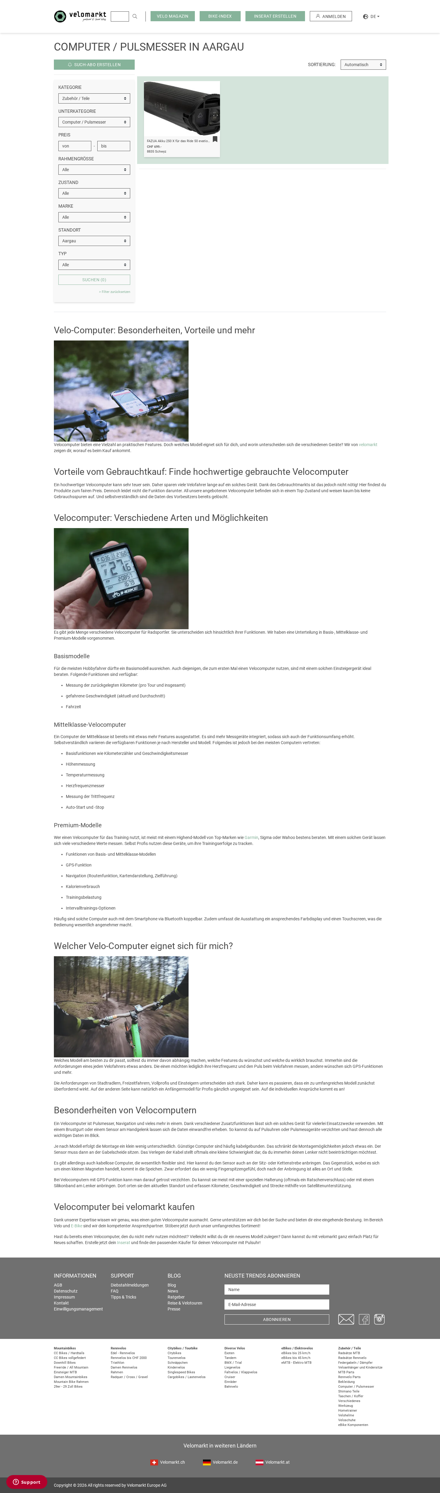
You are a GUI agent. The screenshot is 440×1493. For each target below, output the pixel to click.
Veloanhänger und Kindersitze (360, 1367)
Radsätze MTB (349, 1353)
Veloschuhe (347, 1420)
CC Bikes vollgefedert (70, 1358)
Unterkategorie (77, 111)
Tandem (230, 1358)
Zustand (68, 182)
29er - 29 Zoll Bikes (68, 1387)
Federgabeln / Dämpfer (355, 1363)
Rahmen (117, 1372)
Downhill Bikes (65, 1363)
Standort (69, 230)
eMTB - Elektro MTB (296, 1363)
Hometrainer (347, 1411)
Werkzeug (345, 1406)
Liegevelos (232, 1367)
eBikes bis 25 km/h (295, 1353)
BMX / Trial (233, 1363)
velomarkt (368, 444)
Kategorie (70, 87)
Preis (64, 135)
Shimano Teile (348, 1391)
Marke (65, 206)
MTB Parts (346, 1372)
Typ (62, 253)
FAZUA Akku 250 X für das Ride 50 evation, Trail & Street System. (195, 141)
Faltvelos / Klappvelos (240, 1372)
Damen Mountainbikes (70, 1377)
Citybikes (174, 1353)
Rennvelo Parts (349, 1377)
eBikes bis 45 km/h (295, 1358)
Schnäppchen (178, 1363)
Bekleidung (346, 1382)
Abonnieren (277, 1319)
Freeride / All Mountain (71, 1367)
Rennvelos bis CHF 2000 (129, 1358)
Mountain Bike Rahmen (71, 1382)
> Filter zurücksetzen (114, 292)
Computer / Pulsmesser (356, 1387)
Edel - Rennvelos (123, 1353)
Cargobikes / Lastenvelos (187, 1377)
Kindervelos (176, 1367)
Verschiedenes (349, 1401)
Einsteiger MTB (65, 1372)
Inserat (123, 1242)
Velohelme (346, 1415)
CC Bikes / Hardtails (69, 1353)
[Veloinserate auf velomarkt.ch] (80, 16)
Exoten (229, 1353)
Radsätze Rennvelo (352, 1358)
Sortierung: (322, 64)
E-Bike (76, 1225)
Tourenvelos (177, 1358)
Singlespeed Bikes (181, 1372)
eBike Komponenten (353, 1425)
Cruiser (229, 1377)
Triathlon (117, 1363)
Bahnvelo (231, 1387)
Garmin (251, 837)
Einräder (230, 1382)
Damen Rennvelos (124, 1367)
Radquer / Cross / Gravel (129, 1377)
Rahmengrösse (76, 159)
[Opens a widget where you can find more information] (26, 1482)
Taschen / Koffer (350, 1396)
